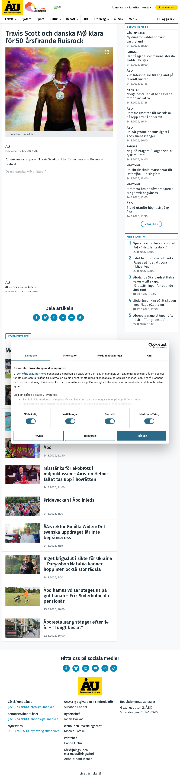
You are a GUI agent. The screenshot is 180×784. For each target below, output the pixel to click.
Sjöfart (26, 19)
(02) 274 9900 (18, 707)
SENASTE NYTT (138, 27)
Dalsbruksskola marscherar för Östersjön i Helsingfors (149, 174)
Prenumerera (166, 7)
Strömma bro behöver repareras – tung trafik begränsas (151, 193)
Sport (40, 19)
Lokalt (9, 19)
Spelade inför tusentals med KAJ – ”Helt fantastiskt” (154, 247)
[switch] (70, 421)
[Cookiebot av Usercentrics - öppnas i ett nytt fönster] (151, 345)
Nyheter (133, 90)
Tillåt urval (90, 435)
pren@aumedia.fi (42, 707)
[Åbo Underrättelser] (90, 686)
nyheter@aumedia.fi (44, 731)
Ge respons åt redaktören (23, 287)
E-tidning (100, 19)
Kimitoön (133, 165)
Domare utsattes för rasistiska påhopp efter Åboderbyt (149, 117)
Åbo (130, 71)
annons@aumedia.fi (44, 719)
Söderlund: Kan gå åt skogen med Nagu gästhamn (154, 305)
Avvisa (39, 435)
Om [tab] (149, 355)
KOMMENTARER (18, 336)
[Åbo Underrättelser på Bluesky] (75, 668)
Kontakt (147, 7)
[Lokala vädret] (56, 7)
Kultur (54, 19)
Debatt (70, 19)
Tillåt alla (141, 435)
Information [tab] (70, 355)
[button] (166, 19)
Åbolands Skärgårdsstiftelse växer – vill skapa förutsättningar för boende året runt (154, 286)
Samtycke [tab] (31, 355)
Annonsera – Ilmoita (125, 7)
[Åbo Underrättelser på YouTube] (95, 668)
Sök (120, 19)
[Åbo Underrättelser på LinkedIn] (104, 668)
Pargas (132, 52)
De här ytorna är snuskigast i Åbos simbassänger (148, 136)
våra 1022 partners (34, 373)
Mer (131, 19)
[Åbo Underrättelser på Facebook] (66, 668)
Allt (85, 19)
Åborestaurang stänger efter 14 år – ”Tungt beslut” (154, 320)
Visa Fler (151, 224)
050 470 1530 (18, 731)
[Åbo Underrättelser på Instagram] (85, 668)
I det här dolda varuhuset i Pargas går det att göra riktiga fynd (153, 264)
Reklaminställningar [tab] (109, 355)
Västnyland (136, 33)
